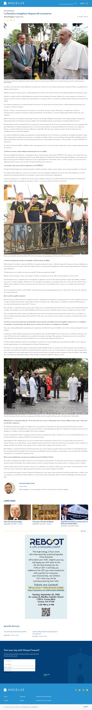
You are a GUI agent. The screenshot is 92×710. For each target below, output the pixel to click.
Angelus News (19, 17)
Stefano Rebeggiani (9, 17)
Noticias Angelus (9, 10)
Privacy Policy (25, 707)
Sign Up (47, 674)
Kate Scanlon (64, 525)
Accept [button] (86, 706)
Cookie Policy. (34, 707)
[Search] (75, 3)
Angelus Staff (7, 523)
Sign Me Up (7, 672)
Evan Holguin (35, 636)
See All (83, 531)
